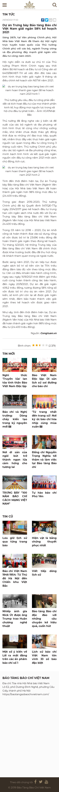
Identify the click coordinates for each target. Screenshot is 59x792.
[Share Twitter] (46, 19)
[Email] (54, 19)
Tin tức (8, 14)
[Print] (50, 19)
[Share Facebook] (42, 19)
